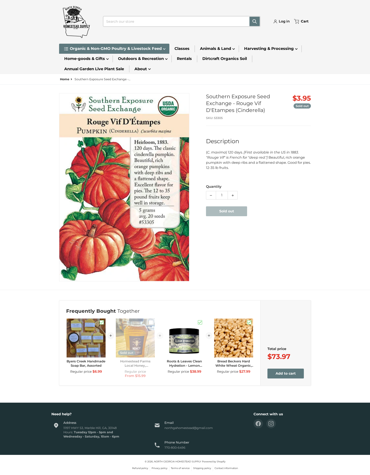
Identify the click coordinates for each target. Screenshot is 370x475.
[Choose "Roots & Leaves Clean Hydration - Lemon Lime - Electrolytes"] (200, 322)
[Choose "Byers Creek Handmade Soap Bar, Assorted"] (102, 322)
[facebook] (258, 423)
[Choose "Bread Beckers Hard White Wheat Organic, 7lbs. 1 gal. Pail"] (249, 322)
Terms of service (180, 468)
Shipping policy (202, 468)
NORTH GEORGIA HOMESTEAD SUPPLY (177, 461)
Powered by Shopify (213, 461)
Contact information (226, 468)
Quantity (213, 187)
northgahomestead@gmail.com (188, 428)
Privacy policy (159, 468)
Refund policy (140, 468)
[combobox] (180, 21)
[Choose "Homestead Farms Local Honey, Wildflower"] (151, 322)
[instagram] (271, 423)
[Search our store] (254, 21)
